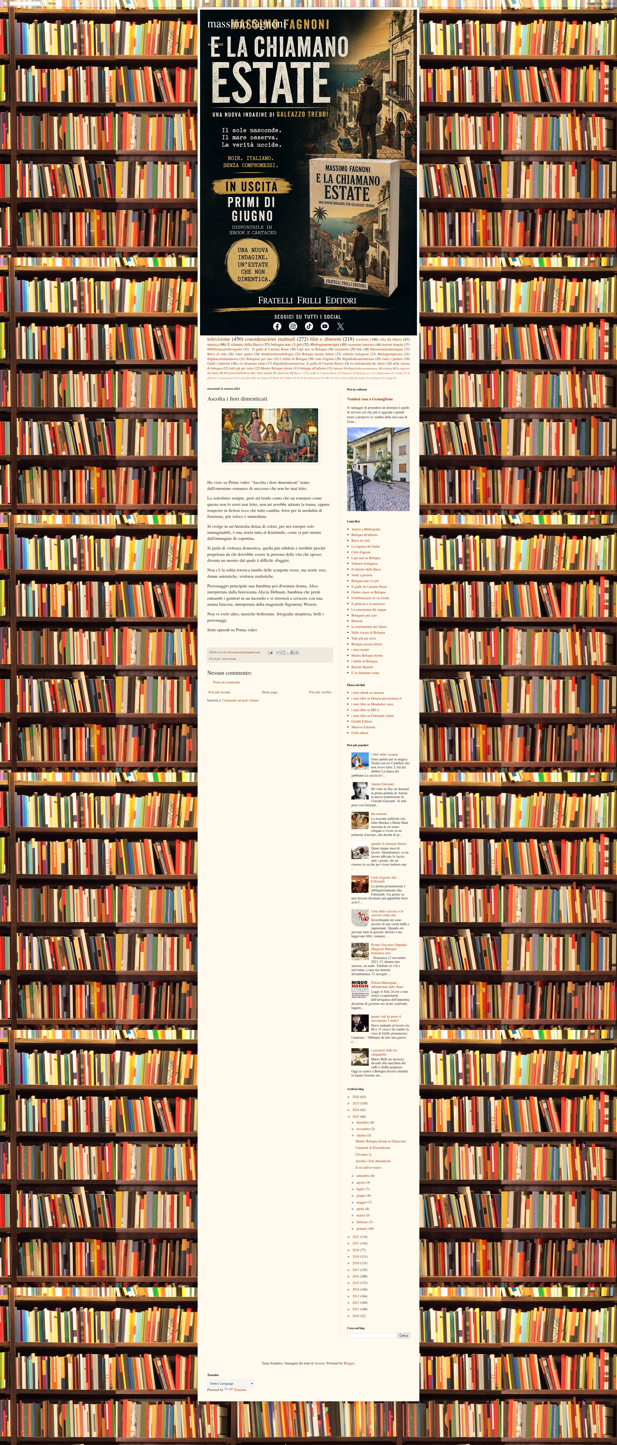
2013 (356, 1296)
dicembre (363, 1122)
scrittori (362, 339)
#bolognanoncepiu (324, 344)
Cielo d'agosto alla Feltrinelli (383, 879)
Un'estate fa (363, 1154)
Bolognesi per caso (259, 358)
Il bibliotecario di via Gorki (370, 598)
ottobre (361, 1135)
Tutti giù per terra (363, 638)
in (298, 378)
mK (327, 378)
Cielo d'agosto (361, 552)
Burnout (356, 620)
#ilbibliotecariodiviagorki (224, 349)
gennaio (362, 1228)
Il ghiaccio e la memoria (368, 603)
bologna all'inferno (313, 368)
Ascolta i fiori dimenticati (372, 1161)
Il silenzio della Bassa (244, 344)
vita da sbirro (391, 339)
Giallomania (383, 373)
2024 (356, 1109)
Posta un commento (226, 682)
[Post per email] (270, 652)
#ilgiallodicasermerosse (358, 358)
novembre (363, 1128)
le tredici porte (312, 378)
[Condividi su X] (287, 652)
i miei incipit (263, 373)
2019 (356, 1256)
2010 (356, 1315)
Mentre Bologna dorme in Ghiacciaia (380, 1141)
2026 (356, 1096)
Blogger (349, 1363)
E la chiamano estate (365, 672)
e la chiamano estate (251, 363)
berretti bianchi (392, 344)
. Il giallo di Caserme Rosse (269, 349)
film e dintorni (325, 338)
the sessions (379, 813)
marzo (361, 1215)
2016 (356, 1276)
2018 (356, 1263)
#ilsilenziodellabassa (237, 373)
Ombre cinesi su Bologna (368, 592)
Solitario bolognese (364, 563)
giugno (361, 1195)
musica (213, 344)
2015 (356, 1282)
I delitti (399, 373)
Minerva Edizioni (363, 727)
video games (244, 354)
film (359, 349)
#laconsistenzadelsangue (386, 349)
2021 (356, 1243)
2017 (356, 1269)
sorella (350, 378)
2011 (356, 1309)
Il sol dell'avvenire (368, 1167)
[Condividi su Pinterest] (297, 652)
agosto (361, 1182)
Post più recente (219, 692)
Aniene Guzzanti (382, 784)
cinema (387, 368)
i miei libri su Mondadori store (372, 704)
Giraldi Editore (361, 721)
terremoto (375, 378)
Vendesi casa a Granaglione (370, 399)
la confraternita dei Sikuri (369, 626)
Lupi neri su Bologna (312, 349)
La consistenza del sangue (368, 609)
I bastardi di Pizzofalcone (372, 1147)
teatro (362, 378)
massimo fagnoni (246, 22)
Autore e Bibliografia (365, 529)
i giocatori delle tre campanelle (384, 1052)
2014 (356, 1289)
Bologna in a (364, 373)
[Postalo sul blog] (283, 652)
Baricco (298, 373)
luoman (320, 1363)
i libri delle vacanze (384, 754)
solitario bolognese (356, 354)
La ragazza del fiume (365, 546)
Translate (240, 1389)
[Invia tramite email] (278, 652)
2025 (356, 1103)
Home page (269, 692)
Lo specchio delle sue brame (252, 378)
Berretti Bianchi (362, 667)
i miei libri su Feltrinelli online (372, 715)
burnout (338, 368)
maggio (362, 1202)
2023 (356, 1116)
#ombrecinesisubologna (277, 354)
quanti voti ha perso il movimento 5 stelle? (386, 1018)
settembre (363, 1175)
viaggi (388, 378)
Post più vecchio (320, 692)
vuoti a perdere (392, 358)
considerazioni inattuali (270, 338)
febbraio (362, 1222)
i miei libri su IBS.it (365, 710)
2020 (356, 1250)
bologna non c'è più (286, 344)
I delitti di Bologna (293, 358)
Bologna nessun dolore (318, 354)
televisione (218, 338)
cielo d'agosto (324, 358)
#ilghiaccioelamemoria (222, 358)
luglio (360, 1189)
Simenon (347, 373)
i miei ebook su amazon (367, 692)
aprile (360, 1208)
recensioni (342, 349)
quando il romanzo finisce (388, 843)
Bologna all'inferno (364, 534)
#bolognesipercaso (390, 354)
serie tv (338, 378)
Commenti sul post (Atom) (240, 700)
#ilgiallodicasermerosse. (363, 368)
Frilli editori (359, 732)
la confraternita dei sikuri (367, 363)
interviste (283, 373)
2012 (356, 1302)
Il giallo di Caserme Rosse (322, 373)
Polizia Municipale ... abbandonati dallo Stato (387, 984)
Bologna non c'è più (365, 580)
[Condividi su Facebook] (292, 652)
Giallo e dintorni (218, 363)
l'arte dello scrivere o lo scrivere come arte (387, 913)
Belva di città (216, 354)
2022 (356, 1236)
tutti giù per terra (241, 368)
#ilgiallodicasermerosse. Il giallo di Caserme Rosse (307, 363)
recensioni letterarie (361, 344)
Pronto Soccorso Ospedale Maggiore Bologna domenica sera (389, 948)
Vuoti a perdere (361, 575)
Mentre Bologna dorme (276, 368)
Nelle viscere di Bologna (368, 632)
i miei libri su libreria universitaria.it (376, 698)
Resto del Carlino (282, 378)
